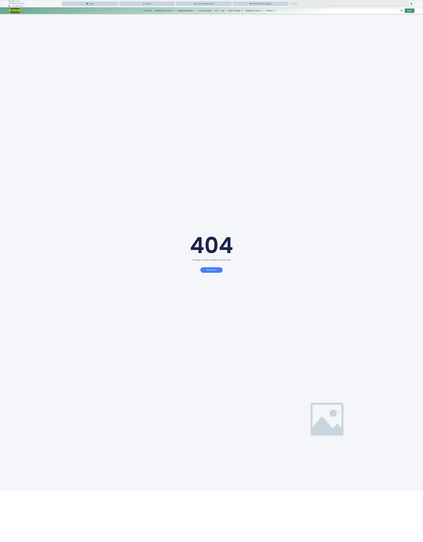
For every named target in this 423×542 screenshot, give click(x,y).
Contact (269, 10)
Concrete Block (205, 10)
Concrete (147, 10)
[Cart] (401, 10)
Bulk (223, 10)
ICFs (216, 10)
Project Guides (233, 10)
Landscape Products (163, 10)
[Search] (411, 3)
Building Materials (185, 10)
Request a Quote (253, 10)
